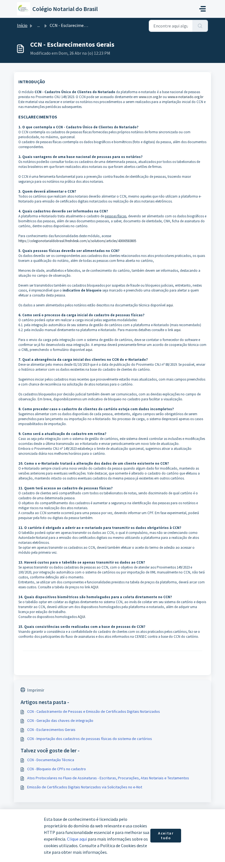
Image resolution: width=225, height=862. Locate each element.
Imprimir (35, 690)
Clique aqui (77, 839)
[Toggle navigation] (202, 9)
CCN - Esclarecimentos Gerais (51, 729)
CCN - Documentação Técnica (50, 759)
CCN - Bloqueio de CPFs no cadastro (56, 768)
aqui (169, 305)
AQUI (94, 587)
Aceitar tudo (165, 836)
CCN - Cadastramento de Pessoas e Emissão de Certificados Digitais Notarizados (93, 711)
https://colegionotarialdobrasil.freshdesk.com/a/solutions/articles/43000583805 (77, 241)
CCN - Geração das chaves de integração (60, 720)
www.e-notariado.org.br (186, 97)
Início (22, 25)
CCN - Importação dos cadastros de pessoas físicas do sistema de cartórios (89, 738)
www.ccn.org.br (150, 97)
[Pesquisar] (200, 26)
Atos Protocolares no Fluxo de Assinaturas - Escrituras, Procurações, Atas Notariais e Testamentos (108, 777)
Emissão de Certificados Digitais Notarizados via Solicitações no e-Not (84, 787)
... (38, 25)
